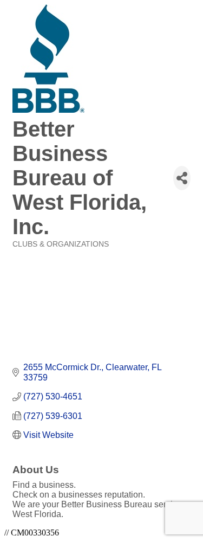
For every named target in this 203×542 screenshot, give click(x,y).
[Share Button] (182, 178)
